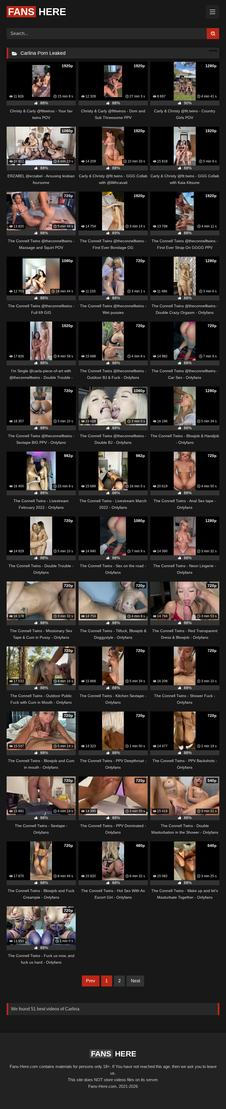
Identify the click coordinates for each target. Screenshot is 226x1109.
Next (135, 980)
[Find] (213, 33)
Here (37, 11)
